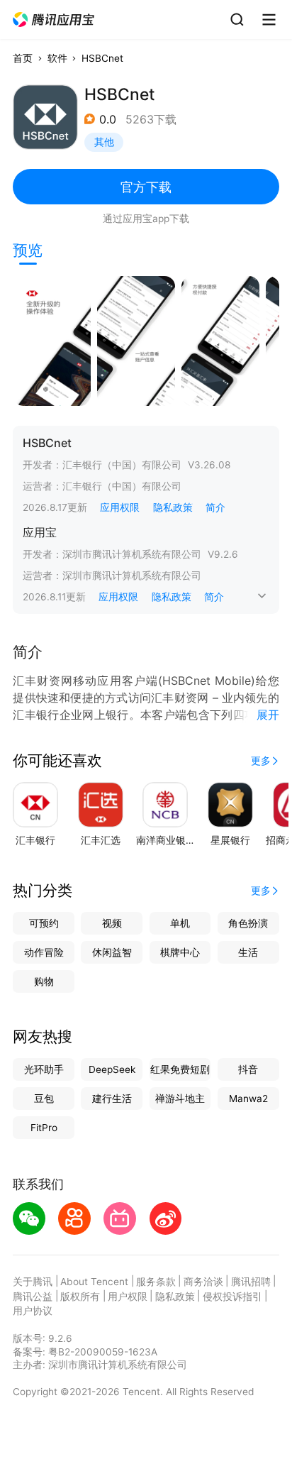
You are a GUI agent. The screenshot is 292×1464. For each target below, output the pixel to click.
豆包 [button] (44, 1098)
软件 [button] (57, 58)
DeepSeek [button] (112, 1069)
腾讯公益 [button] (32, 1296)
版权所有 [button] (80, 1296)
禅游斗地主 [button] (180, 1098)
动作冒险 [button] (44, 952)
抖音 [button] (248, 1069)
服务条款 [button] (156, 1281)
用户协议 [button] (32, 1310)
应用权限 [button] (120, 507)
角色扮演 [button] (248, 923)
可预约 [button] (44, 923)
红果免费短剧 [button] (180, 1069)
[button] (54, 20)
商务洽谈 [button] (203, 1281)
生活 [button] (248, 952)
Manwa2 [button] (248, 1098)
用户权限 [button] (127, 1296)
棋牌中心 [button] (180, 952)
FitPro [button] (43, 1127)
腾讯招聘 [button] (251, 1281)
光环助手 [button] (44, 1069)
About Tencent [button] (94, 1281)
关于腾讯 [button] (32, 1281)
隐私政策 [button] (173, 507)
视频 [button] (112, 923)
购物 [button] (44, 981)
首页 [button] (23, 58)
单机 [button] (180, 923)
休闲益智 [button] (112, 952)
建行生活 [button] (112, 1098)
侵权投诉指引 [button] (232, 1296)
